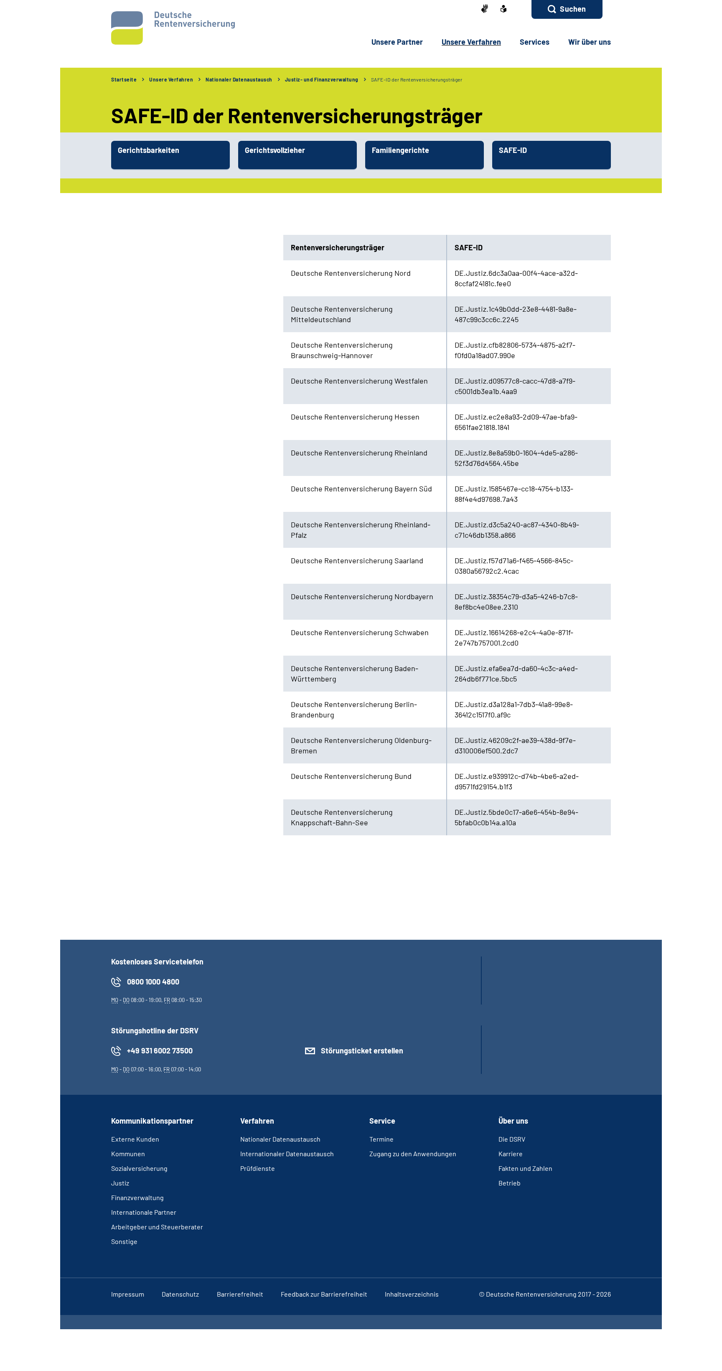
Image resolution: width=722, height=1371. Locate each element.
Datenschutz (180, 1294)
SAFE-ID (513, 150)
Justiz (120, 1183)
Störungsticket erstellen (362, 1050)
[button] (567, 9)
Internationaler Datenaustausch (287, 1153)
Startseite (124, 79)
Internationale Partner (143, 1212)
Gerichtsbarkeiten (148, 150)
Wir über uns (589, 41)
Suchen (573, 8)
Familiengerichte (400, 150)
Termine (381, 1139)
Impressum (127, 1294)
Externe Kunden (135, 1139)
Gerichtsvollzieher (275, 150)
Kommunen (128, 1153)
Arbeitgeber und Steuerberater (157, 1227)
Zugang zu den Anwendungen (412, 1153)
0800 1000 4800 (153, 981)
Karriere (510, 1153)
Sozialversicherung (139, 1168)
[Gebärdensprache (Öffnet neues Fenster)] (484, 9)
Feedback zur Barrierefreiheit (324, 1294)
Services (534, 41)
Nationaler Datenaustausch (239, 79)
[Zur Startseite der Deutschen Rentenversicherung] (173, 28)
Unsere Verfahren (471, 41)
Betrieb (509, 1183)
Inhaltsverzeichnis (412, 1294)
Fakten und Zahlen (525, 1168)
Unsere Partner (397, 41)
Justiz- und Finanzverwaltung (321, 79)
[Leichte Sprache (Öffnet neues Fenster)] (503, 9)
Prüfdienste (257, 1168)
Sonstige (124, 1241)
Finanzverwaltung (137, 1197)
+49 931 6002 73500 (160, 1050)
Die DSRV (511, 1139)
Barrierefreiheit (240, 1294)
